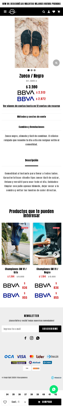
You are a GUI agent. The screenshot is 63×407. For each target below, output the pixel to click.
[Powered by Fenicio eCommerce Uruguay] (56, 377)
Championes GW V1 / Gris (16, 270)
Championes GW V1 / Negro (47, 270)
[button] (5, 3)
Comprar (47, 401)
